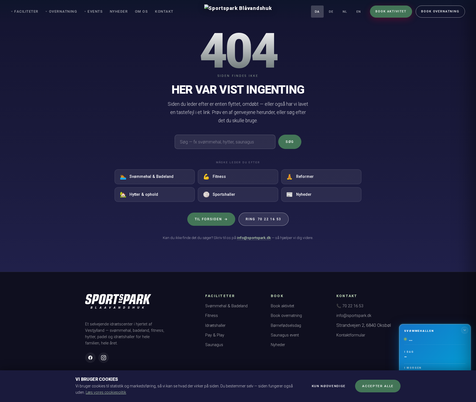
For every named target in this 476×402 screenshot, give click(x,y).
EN (358, 11)
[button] (435, 360)
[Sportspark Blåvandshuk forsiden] (118, 304)
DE (331, 11)
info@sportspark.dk (254, 237)
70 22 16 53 (263, 219)
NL (345, 11)
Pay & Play (214, 335)
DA (317, 11)
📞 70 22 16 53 (349, 306)
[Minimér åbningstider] (464, 330)
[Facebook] (90, 357)
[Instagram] (103, 357)
